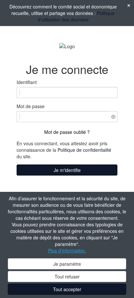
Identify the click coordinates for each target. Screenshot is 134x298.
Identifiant (27, 82)
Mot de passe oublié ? (67, 132)
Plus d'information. (67, 250)
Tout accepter (67, 289)
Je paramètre (67, 264)
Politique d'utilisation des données (76, 16)
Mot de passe (31, 106)
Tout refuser (67, 276)
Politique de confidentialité (84, 150)
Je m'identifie (67, 170)
